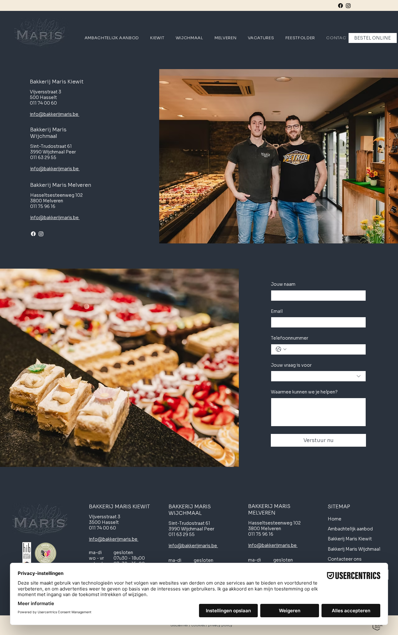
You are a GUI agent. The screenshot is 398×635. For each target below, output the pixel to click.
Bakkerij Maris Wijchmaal (354, 549)
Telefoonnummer (289, 338)
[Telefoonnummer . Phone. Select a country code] (281, 349)
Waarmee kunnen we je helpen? (304, 392)
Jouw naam (283, 284)
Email (277, 311)
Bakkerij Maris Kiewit (350, 539)
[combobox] (318, 376)
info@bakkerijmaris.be (54, 114)
